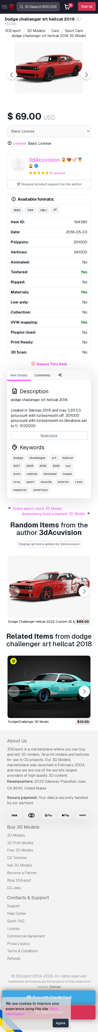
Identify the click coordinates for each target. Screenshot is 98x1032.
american (40, 490)
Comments (42, 375)
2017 (16, 466)
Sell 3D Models (19, 865)
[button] (84, 591)
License (13, 928)
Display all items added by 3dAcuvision (49, 544)
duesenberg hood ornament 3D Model (53, 513)
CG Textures (17, 857)
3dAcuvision (44, 159)
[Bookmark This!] (84, 611)
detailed (50, 474)
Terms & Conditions (22, 951)
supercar (20, 490)
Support (13, 906)
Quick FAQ (15, 921)
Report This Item (52, 364)
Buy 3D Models (23, 827)
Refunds (14, 958)
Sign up (87, 6)
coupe (67, 474)
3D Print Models (20, 842)
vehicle (31, 474)
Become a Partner (22, 872)
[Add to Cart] (74, 611)
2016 (42, 466)
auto (16, 474)
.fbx (30, 210)
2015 (56, 466)
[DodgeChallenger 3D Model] (49, 687)
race (78, 482)
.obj (43, 210)
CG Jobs (14, 888)
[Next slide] (86, 75)
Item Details (19, 375)
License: (20, 143)
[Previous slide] (12, 75)
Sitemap (55, 987)
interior (63, 482)
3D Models (16, 835)
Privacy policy (18, 943)
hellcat (67, 458)
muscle (46, 482)
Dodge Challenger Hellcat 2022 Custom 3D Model (45, 622)
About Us (17, 741)
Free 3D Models (20, 850)
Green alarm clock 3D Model (37, 508)
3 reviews (57, 173)
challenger (37, 458)
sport (30, 482)
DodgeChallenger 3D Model (28, 722)
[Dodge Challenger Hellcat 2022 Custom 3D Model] (49, 587)
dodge (18, 458)
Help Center (16, 913)
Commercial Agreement (26, 936)
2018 (29, 466)
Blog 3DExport (19, 880)
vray (16, 482)
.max (17, 210)
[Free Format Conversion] (55, 210)
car (68, 466)
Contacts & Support (28, 898)
